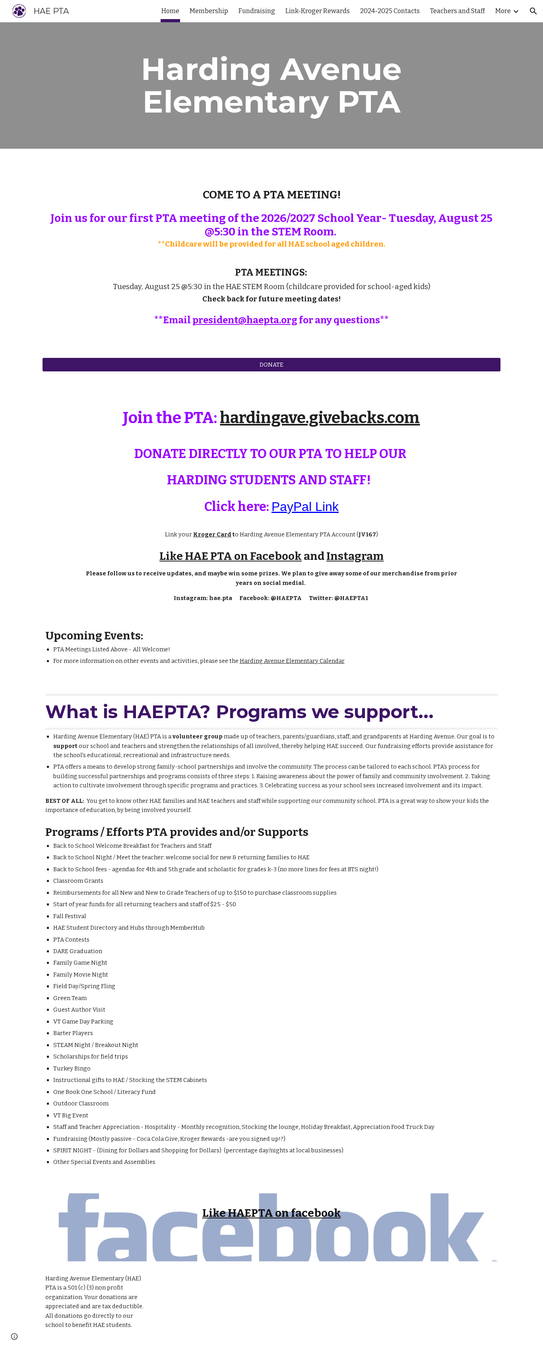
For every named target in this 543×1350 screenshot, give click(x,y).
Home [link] (170, 11)
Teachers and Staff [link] (457, 11)
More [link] (503, 11)
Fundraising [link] (257, 11)
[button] (533, 11)
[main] (271, 85)
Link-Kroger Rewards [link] (317, 11)
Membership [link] (209, 11)
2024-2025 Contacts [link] (390, 11)
